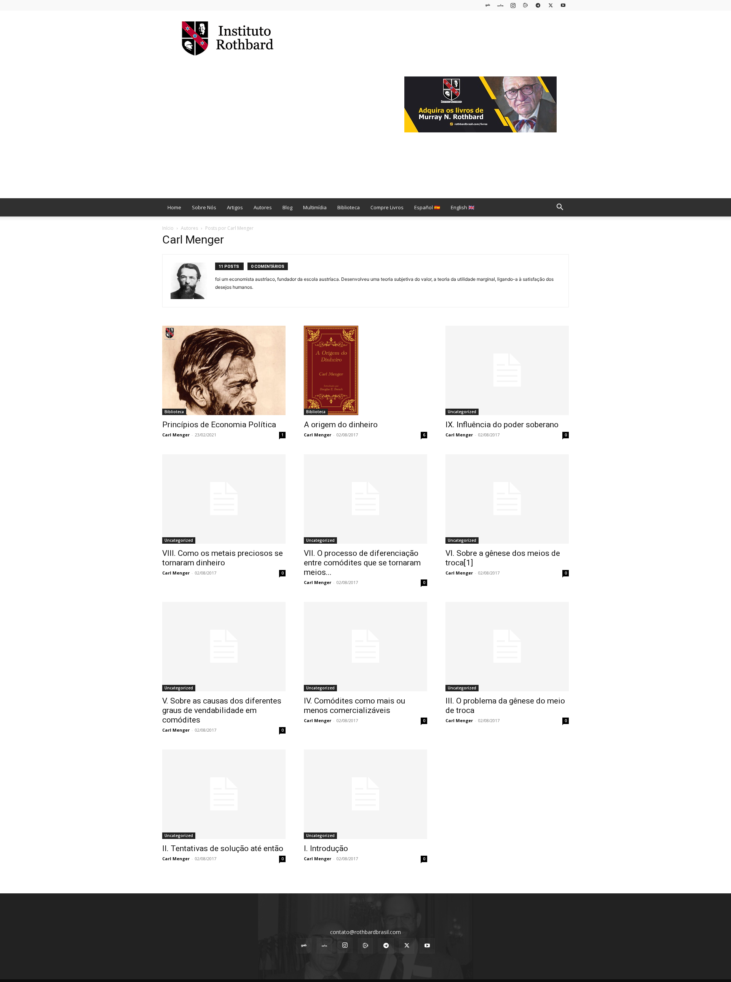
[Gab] (487, 5)
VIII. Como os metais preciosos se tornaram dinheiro (222, 558)
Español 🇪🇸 (427, 207)
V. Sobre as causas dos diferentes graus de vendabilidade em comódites (221, 710)
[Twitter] (550, 5)
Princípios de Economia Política (219, 424)
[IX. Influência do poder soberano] (507, 370)
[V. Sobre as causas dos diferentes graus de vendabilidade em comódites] (224, 646)
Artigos (235, 207)
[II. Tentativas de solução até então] (224, 794)
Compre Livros (387, 207)
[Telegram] (538, 5)
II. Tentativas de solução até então (222, 848)
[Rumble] (525, 5)
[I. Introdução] (365, 794)
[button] (560, 208)
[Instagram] (513, 5)
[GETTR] (500, 5)
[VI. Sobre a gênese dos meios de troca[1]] (507, 499)
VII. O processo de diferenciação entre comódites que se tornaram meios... (362, 563)
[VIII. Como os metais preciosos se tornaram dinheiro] (224, 499)
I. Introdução (326, 848)
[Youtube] (563, 5)
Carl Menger (176, 435)
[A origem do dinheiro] (365, 370)
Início (168, 228)
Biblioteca (348, 207)
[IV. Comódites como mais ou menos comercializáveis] (365, 646)
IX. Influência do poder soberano (502, 424)
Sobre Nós (204, 207)
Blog (287, 207)
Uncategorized (462, 411)
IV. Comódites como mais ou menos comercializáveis (354, 705)
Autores (263, 207)
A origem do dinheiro (341, 424)
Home (174, 207)
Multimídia (315, 207)
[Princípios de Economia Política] (224, 370)
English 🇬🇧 (462, 207)
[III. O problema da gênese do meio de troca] (507, 646)
